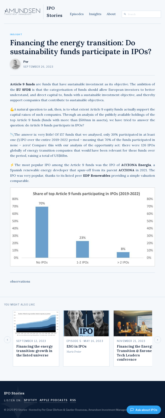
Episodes (77, 14)
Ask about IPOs (146, 410)
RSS (73, 400)
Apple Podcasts (54, 400)
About (111, 14)
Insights (95, 14)
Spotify (30, 400)
